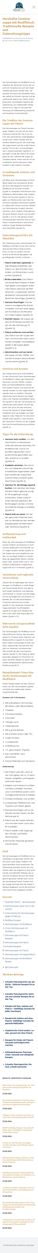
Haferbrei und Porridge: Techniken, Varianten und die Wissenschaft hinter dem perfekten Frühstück (19, 1160)
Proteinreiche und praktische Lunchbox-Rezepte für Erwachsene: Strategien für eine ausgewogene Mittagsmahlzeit (19, 1222)
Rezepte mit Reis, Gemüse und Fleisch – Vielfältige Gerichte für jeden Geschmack (20, 1008)
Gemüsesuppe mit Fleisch (17, 942)
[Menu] (33, 7)
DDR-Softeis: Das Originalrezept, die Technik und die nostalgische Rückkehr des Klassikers (19, 1087)
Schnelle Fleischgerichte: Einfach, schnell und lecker (18, 1065)
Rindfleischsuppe (13, 920)
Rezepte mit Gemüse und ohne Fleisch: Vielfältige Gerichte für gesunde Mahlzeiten (19, 1020)
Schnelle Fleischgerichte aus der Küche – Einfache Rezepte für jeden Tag (20, 984)
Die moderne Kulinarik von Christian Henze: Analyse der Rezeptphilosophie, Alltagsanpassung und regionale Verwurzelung (19, 1102)
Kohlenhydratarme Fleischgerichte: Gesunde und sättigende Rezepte (19, 1054)
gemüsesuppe (11, 967)
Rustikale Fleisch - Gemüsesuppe (20, 902)
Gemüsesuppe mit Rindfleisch (18, 924)
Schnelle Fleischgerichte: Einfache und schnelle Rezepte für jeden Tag (20, 996)
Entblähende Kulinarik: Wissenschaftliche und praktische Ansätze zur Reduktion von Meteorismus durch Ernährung (19, 1175)
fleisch (28, 41)
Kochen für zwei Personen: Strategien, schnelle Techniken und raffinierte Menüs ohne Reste (18, 1145)
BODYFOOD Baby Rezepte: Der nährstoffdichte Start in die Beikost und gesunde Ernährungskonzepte (18, 1130)
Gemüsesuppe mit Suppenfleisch (20, 954)
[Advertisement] (19, 62)
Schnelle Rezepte (13, 946)
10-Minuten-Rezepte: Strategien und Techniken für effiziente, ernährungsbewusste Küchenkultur (19, 1190)
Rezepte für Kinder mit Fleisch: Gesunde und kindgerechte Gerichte (19, 1042)
